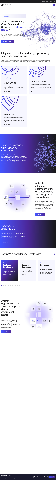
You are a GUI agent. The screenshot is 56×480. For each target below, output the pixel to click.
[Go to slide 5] (8, 285)
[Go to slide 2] (3, 285)
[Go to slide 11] (19, 285)
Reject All (46, 476)
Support (43, 1)
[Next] (53, 254)
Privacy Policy (22, 478)
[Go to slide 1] (1, 285)
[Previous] (51, 254)
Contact (47, 1)
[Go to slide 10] (17, 285)
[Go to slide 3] (5, 285)
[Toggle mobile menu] (54, 5)
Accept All (52, 476)
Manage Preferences (38, 476)
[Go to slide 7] (12, 285)
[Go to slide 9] (15, 285)
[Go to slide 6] (10, 285)
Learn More (6, 16)
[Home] (6, 5)
